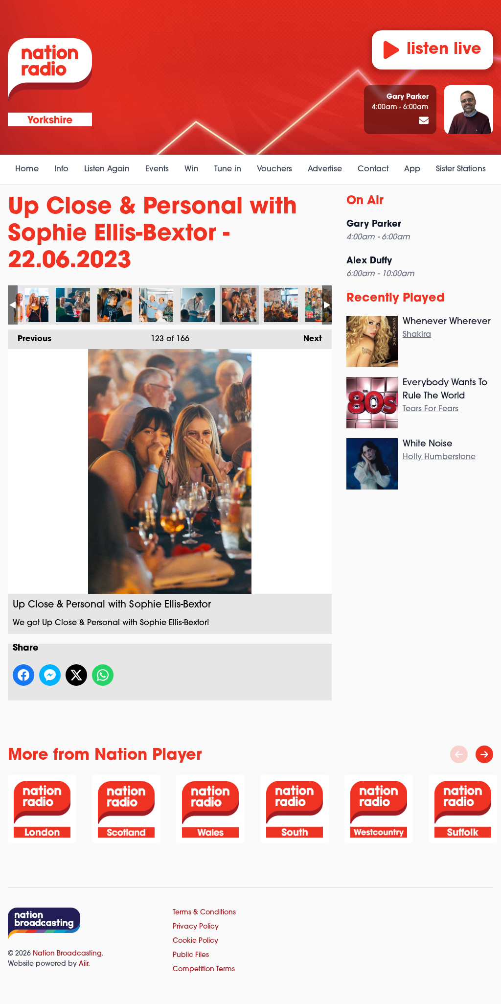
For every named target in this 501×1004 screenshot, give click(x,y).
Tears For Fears (430, 409)
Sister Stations (461, 169)
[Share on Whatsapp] (103, 675)
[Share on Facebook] (23, 675)
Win (191, 169)
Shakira (417, 335)
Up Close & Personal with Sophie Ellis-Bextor (31, 305)
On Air (365, 201)
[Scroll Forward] (484, 754)
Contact (373, 169)
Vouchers (274, 169)
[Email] (424, 121)
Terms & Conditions (204, 912)
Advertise (325, 169)
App (412, 169)
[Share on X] (76, 675)
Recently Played (395, 298)
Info (61, 169)
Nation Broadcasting (67, 953)
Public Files (191, 955)
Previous (29, 339)
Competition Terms (204, 969)
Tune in (227, 169)
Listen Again (107, 169)
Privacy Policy (196, 927)
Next (308, 339)
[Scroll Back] (459, 754)
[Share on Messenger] (50, 675)
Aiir (83, 964)
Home (27, 169)
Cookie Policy (195, 941)
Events (157, 169)
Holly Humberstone (439, 457)
